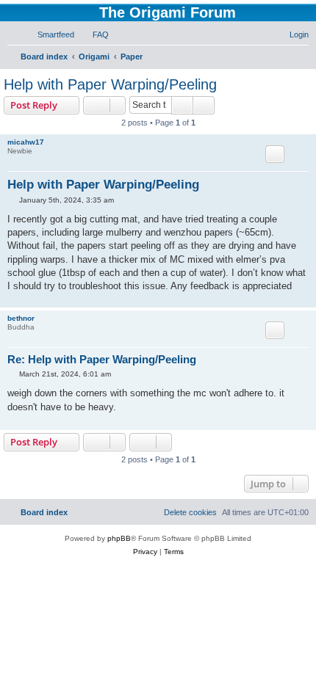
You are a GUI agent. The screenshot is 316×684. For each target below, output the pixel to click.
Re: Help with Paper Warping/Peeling (101, 359)
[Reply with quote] (274, 154)
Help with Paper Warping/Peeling (110, 84)
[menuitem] (49, 34)
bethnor (21, 318)
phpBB (119, 538)
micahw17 (25, 142)
